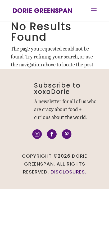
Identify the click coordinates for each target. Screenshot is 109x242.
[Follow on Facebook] (52, 134)
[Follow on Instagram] (37, 134)
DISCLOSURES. (68, 171)
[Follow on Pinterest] (66, 134)
